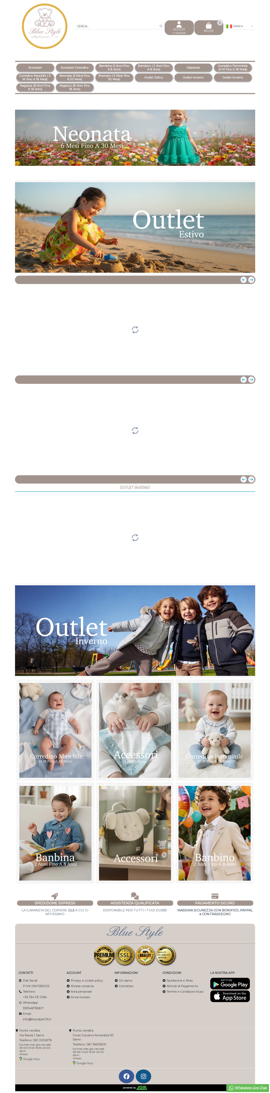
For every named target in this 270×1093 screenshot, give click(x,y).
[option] (35, 67)
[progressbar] (135, 329)
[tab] (230, 172)
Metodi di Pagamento (182, 986)
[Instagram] (143, 1076)
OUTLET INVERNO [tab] (135, 488)
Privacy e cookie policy (87, 980)
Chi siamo (126, 980)
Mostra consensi (82, 986)
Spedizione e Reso (180, 980)
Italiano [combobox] (237, 26)
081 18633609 (96, 1044)
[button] (243, 172)
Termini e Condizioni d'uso (185, 991)
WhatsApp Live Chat (250, 1088)
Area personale (81, 991)
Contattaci (126, 986)
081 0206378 (42, 1040)
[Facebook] (126, 1076)
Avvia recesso (80, 997)
